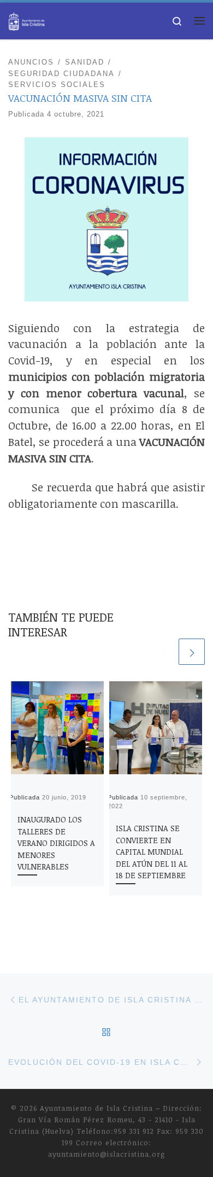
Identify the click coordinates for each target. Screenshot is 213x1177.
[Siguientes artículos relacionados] (192, 652)
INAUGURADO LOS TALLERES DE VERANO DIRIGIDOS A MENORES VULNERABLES (56, 843)
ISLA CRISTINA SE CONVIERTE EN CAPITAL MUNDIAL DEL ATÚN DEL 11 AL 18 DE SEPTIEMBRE (151, 851)
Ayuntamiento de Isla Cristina (96, 1108)
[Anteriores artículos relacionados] (163, 652)
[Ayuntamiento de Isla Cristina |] (26, 19)
